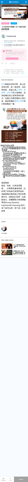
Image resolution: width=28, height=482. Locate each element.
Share (24, 5)
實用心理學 (19, 101)
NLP (6, 63)
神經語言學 (12, 63)
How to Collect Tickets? (12, 58)
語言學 (10, 92)
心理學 (19, 89)
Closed (21, 479)
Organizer (3, 480)
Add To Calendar (8, 42)
